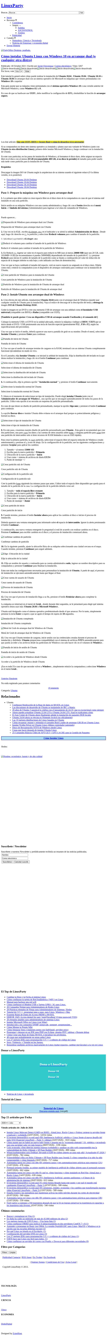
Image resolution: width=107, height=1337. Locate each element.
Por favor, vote (7, 71)
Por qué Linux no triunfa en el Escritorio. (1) (26, 1231)
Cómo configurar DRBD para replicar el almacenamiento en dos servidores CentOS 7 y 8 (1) (47, 1224)
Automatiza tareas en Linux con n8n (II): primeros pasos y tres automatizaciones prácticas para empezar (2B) (54, 1198)
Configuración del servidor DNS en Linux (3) (27, 1234)
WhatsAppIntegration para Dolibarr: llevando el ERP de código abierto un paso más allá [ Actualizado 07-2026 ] (56, 1152)
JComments (53, 688)
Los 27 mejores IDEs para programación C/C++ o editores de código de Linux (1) (43, 1236)
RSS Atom (26, 1257)
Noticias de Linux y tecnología (20, 1094)
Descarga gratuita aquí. (49, 1111)
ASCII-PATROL (25, 30)
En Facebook (49, 1257)
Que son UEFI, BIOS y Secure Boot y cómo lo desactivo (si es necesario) (50, 142)
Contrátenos (17, 23)
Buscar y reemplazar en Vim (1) (21, 1216)
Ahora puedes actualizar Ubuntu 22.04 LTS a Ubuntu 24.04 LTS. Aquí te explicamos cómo (52, 712)
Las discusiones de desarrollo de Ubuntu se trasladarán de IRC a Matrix (43, 707)
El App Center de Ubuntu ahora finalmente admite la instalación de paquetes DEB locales (51, 715)
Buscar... (5, 12)
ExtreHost (17, 1333)
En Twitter (37, 1257)
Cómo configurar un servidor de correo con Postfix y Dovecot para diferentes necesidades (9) (48, 1241)
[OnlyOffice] (16, 50)
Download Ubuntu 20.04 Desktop (22, 179)
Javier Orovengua (45, 66)
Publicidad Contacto (11, 1257)
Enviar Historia (13, 45)
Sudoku (21, 28)
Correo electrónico (63, 66)
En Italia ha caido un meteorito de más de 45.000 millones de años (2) (37, 1219)
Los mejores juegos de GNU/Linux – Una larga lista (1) (31, 1221)
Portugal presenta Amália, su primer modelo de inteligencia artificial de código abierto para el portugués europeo (56, 1167)
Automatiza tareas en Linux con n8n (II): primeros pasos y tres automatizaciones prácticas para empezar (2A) (54, 1162)
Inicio (9, 17)
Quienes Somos (38, 1262)
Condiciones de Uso (55, 1262)
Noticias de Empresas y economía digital (30, 43)
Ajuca (3, 1309)
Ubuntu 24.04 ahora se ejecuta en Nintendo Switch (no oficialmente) (42, 717)
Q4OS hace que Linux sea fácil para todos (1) (27, 1239)
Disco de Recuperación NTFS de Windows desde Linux (37, 727)
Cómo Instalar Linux (54, 738)
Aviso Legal (70, 1262)
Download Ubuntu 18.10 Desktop (22, 185)
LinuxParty (12, 5)
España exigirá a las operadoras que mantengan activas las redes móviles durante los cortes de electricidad (53, 1193)
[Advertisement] (53, 118)
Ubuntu (14, 690)
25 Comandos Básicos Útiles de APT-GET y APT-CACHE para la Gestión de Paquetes (51, 732)
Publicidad (17, 35)
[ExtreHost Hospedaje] (21, 756)
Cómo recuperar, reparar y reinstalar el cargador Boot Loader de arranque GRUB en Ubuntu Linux (55, 722)
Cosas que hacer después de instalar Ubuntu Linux (34, 730)
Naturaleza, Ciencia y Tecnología (27, 40)
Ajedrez (21, 33)
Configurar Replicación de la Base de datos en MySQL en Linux (40, 705)
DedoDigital (6, 1324)
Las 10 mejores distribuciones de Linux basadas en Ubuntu (38, 720)
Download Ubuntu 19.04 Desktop (22, 182)
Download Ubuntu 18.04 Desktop (22, 187)
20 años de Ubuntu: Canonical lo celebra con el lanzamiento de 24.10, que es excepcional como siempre (58, 710)
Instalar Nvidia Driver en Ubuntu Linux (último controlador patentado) (43, 725)
